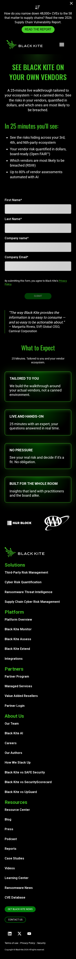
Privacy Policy (27, 943)
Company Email (16, 257)
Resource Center (17, 810)
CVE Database (15, 897)
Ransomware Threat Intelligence (28, 592)
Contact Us (15, 919)
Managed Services (18, 686)
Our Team (12, 723)
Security (41, 943)
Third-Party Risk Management (26, 572)
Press (9, 829)
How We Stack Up (18, 762)
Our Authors (13, 753)
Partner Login (15, 706)
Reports (10, 849)
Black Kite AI (14, 733)
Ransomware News (19, 888)
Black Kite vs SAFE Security (25, 772)
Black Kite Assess (18, 639)
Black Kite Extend (17, 649)
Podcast (11, 839)
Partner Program (17, 676)
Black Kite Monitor (18, 629)
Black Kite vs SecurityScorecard (28, 782)
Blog (8, 819)
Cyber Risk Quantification (23, 582)
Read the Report (38, 29)
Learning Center (16, 878)
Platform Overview (18, 619)
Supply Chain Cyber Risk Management (32, 602)
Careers (11, 743)
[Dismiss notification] (72, 4)
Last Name (12, 219)
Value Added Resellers (21, 696)
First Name (13, 200)
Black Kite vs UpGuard (21, 792)
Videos (10, 868)
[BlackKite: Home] (24, 44)
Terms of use (11, 943)
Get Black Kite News (20, 909)
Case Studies (14, 858)
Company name (16, 238)
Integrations (14, 659)
